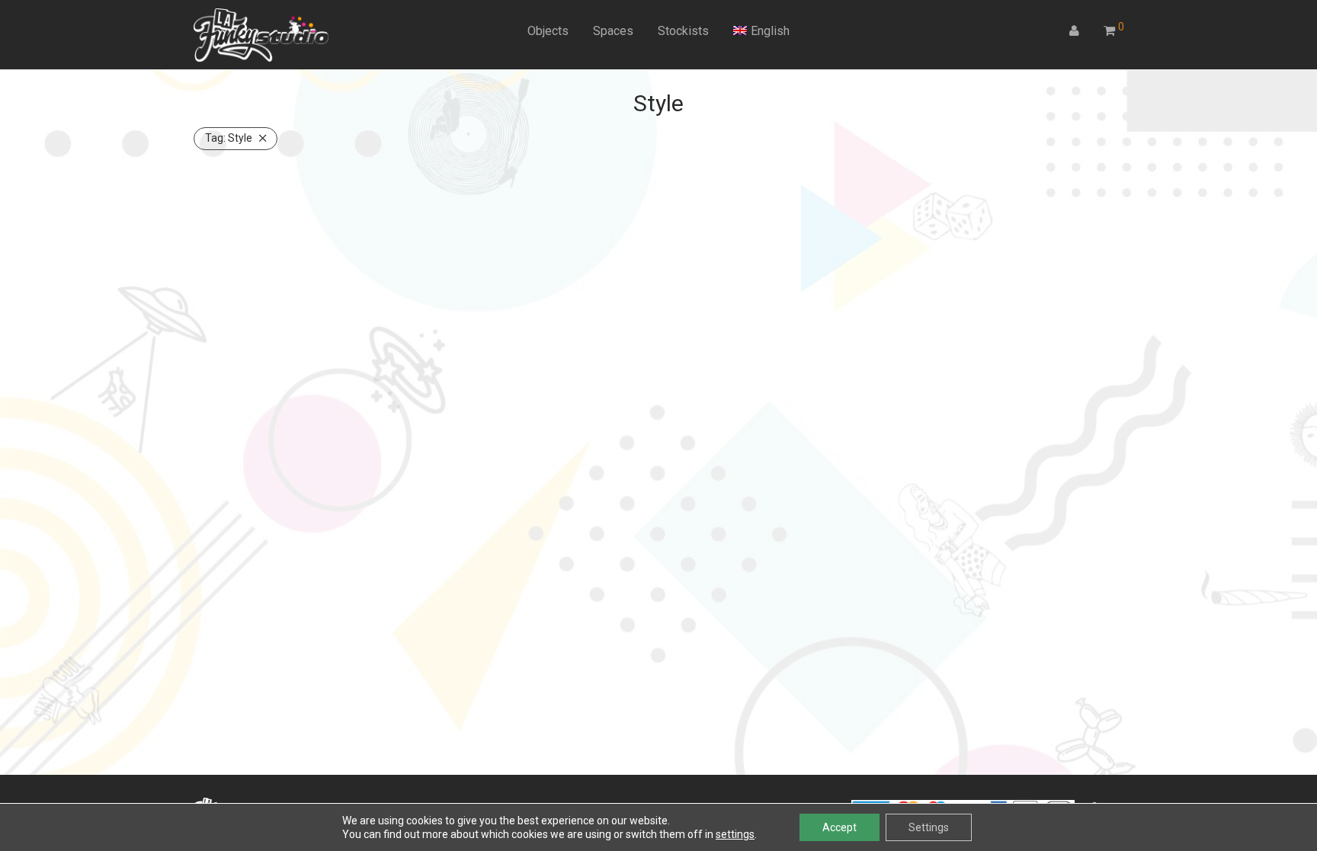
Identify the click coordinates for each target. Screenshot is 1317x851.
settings (735, 834)
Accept (839, 827)
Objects (548, 31)
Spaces (613, 31)
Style (228, 138)
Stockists (683, 31)
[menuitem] (761, 31)
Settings (928, 827)
